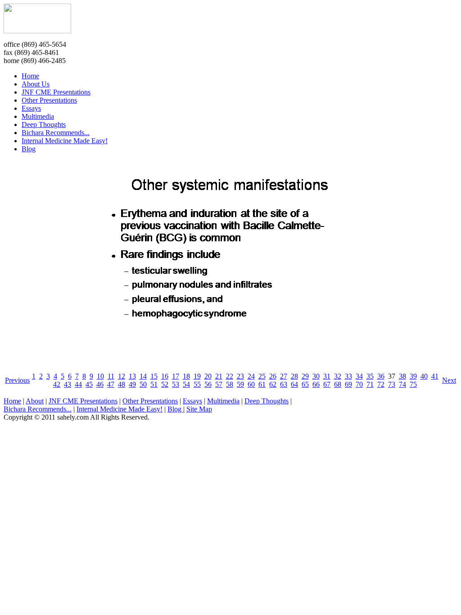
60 (251, 384)
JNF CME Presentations (56, 92)
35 (370, 376)
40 (424, 376)
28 (294, 376)
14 (143, 376)
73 (391, 384)
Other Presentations (49, 100)
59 (240, 384)
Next (449, 380)
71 (370, 384)
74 (402, 384)
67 (326, 384)
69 (348, 384)
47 (110, 384)
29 (305, 376)
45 (89, 384)
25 (262, 376)
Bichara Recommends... (56, 132)
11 (111, 376)
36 (380, 376)
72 (380, 384)
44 (78, 384)
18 (186, 376)
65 (305, 384)
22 (229, 376)
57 (218, 384)
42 (56, 384)
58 (229, 384)
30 (316, 376)
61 (262, 384)
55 (197, 384)
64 (294, 384)
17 (175, 376)
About (35, 401)
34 (359, 376)
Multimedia (38, 116)
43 (67, 384)
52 (164, 384)
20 (208, 376)
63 (283, 384)
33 (348, 376)
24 (251, 376)
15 (154, 376)
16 (164, 376)
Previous (17, 380)
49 (132, 384)
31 (326, 376)
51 (154, 384)
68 (337, 384)
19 (197, 376)
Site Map (199, 409)
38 (402, 376)
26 (272, 376)
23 (240, 376)
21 (218, 376)
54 (186, 384)
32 (337, 376)
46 (100, 384)
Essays (31, 108)
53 (175, 384)
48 (121, 384)
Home (30, 76)
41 (434, 376)
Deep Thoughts (44, 124)
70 (359, 384)
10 (100, 376)
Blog (29, 149)
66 (316, 384)
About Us (36, 84)
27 (283, 376)
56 (208, 384)
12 (121, 376)
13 (132, 376)
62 (272, 384)
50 (143, 384)
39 (413, 376)
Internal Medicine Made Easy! (65, 141)
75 (413, 384)
